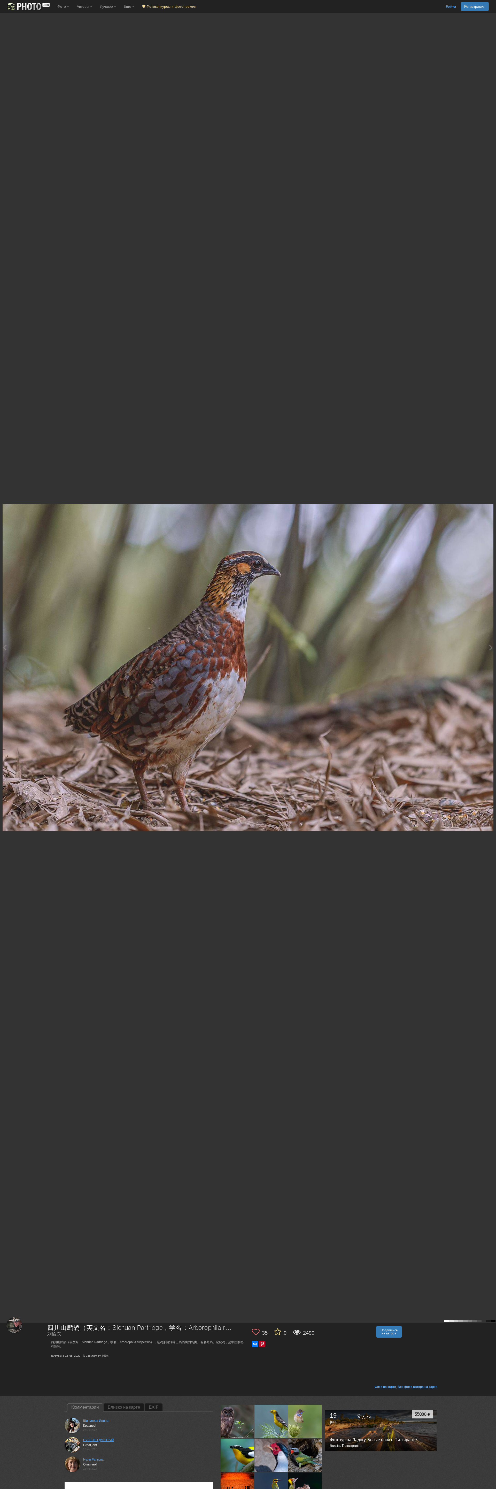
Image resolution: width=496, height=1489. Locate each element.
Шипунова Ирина (96, 1421)
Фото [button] (62, 6)
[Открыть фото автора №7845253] (271, 1455)
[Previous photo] (5, 647)
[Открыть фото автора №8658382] (237, 1421)
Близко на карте (124, 1407)
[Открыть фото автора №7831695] (305, 1455)
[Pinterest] (262, 1344)
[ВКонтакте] (255, 1344)
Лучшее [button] (107, 6)
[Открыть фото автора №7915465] (271, 1421)
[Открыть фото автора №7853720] (237, 1455)
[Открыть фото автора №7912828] (305, 1421)
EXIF (153, 1407)
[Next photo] (491, 647)
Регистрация (474, 6)
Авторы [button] (83, 6)
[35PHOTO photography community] (28, 6)
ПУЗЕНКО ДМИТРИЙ (98, 1440)
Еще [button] (128, 6)
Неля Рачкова (93, 1459)
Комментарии (85, 1407)
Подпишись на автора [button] (389, 1331)
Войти (451, 7)
